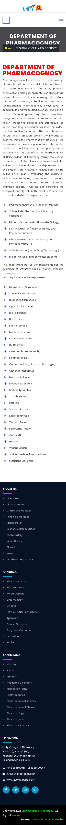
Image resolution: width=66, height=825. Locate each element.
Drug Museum (15, 599)
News (10, 553)
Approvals (12, 618)
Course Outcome (17, 624)
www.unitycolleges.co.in (21, 780)
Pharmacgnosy (16, 719)
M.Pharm (12, 676)
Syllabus (11, 606)
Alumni (11, 547)
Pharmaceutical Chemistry (23, 707)
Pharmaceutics (16, 695)
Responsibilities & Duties (21, 529)
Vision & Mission (16, 504)
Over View (13, 498)
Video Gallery (14, 541)
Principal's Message (18, 516)
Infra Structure (15, 587)
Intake (10, 642)
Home (8, 48)
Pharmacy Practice (18, 725)
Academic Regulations (20, 559)
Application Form (17, 689)
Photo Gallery (15, 535)
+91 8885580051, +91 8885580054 (26, 767)
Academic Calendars (19, 682)
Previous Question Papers (22, 612)
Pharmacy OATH (16, 581)
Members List (14, 523)
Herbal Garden (15, 593)
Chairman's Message (19, 510)
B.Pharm (11, 670)
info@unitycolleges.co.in (21, 774)
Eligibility (11, 664)
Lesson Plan (13, 636)
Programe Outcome (19, 630)
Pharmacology (15, 713)
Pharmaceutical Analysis (21, 701)
